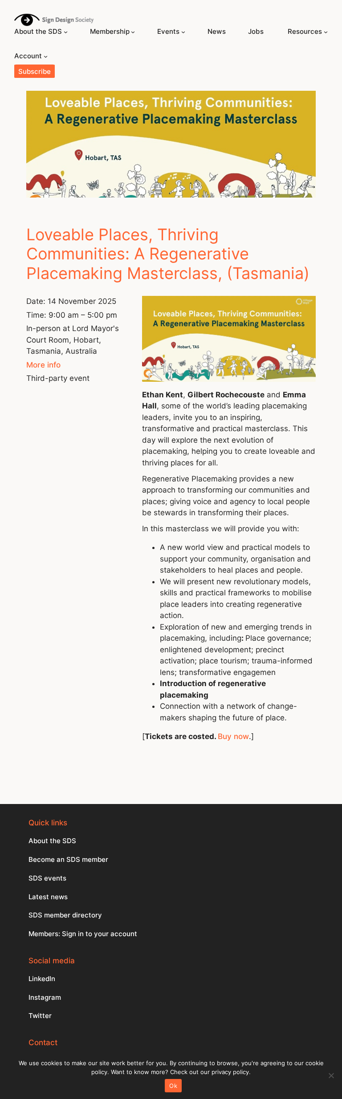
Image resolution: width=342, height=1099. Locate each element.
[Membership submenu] (133, 32)
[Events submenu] (183, 32)
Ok (173, 1085)
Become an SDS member (68, 859)
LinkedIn (41, 978)
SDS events (47, 878)
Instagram (44, 997)
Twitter (40, 1015)
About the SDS (52, 840)
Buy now (233, 736)
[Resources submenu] (326, 32)
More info (43, 364)
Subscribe (34, 71)
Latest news (48, 897)
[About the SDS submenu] (66, 32)
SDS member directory (65, 915)
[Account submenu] (46, 56)
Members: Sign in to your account (82, 933)
